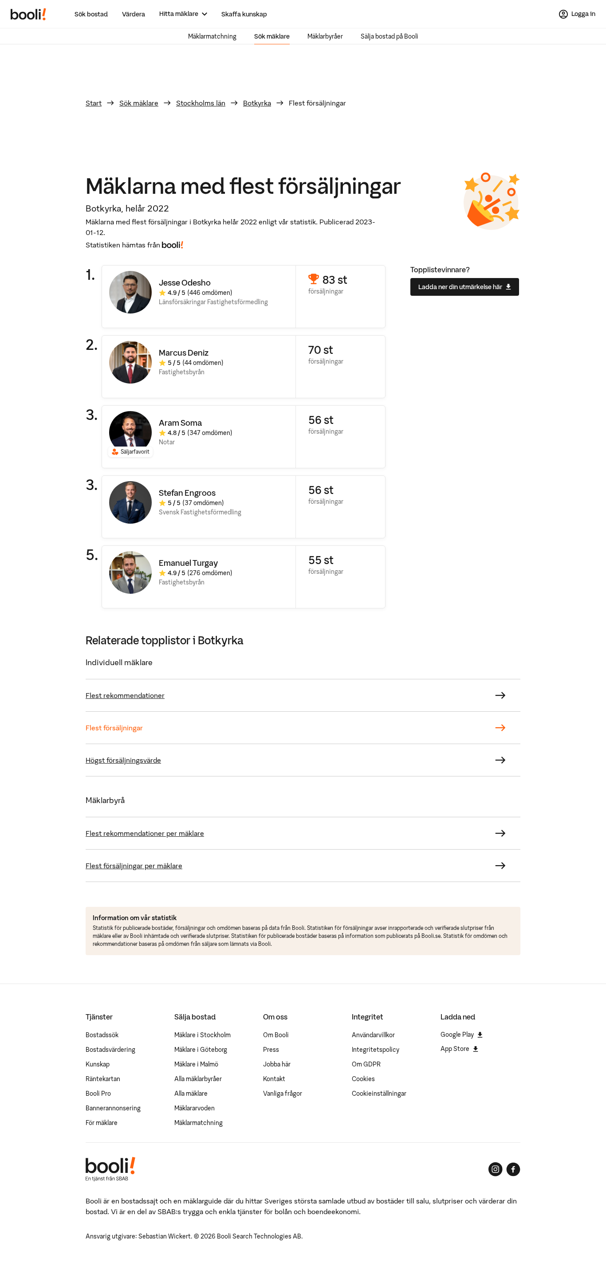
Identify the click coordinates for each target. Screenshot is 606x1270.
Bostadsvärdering (110, 1050)
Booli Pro (98, 1094)
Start (94, 102)
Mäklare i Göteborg (200, 1050)
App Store (455, 1049)
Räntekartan (103, 1079)
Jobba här (277, 1064)
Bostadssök (102, 1035)
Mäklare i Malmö (196, 1064)
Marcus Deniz (184, 353)
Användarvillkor (373, 1035)
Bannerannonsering (113, 1108)
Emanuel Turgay (188, 563)
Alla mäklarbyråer (198, 1079)
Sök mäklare (272, 36)
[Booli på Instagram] (495, 1169)
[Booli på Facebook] (513, 1169)
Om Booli (276, 1035)
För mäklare (102, 1123)
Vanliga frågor (282, 1094)
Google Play (457, 1035)
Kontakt (274, 1079)
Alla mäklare (191, 1094)
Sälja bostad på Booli (389, 36)
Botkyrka (257, 102)
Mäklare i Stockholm (202, 1035)
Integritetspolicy (375, 1050)
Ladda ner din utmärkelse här (460, 287)
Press (271, 1050)
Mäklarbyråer (325, 36)
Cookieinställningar (379, 1094)
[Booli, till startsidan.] (28, 14)
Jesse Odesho (185, 283)
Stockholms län (200, 102)
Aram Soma (180, 423)
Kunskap (98, 1064)
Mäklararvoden (194, 1108)
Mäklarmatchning (212, 36)
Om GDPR (366, 1064)
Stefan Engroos (187, 493)
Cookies (363, 1079)
